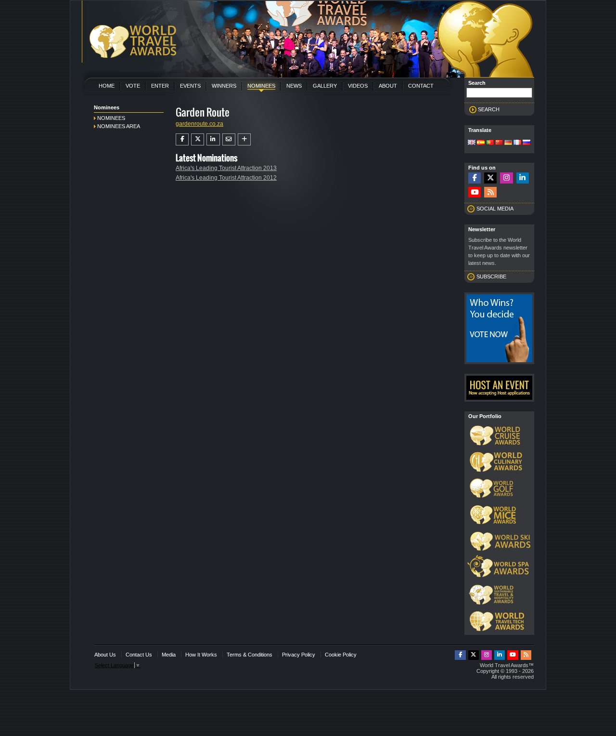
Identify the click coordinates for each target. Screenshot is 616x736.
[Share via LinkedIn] (213, 139)
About (388, 86)
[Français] (517, 143)
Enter (160, 86)
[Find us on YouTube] (474, 192)
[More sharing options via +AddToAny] (244, 139)
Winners (224, 86)
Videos (358, 86)
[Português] (490, 143)
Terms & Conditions (249, 654)
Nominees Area (118, 126)
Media (169, 654)
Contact (421, 86)
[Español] (481, 143)
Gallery (325, 86)
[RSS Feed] (490, 192)
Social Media (494, 208)
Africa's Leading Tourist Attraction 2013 (226, 168)
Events (190, 86)
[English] (471, 143)
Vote (133, 86)
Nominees (261, 86)
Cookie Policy (341, 654)
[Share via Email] (229, 139)
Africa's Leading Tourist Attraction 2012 (226, 177)
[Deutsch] (508, 143)
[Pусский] (526, 143)
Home (107, 86)
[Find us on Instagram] (506, 178)
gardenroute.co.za (199, 123)
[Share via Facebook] (182, 139)
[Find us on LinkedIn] (522, 178)
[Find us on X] (490, 178)
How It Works (201, 654)
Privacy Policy (298, 654)
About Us (105, 654)
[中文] (499, 143)
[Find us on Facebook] (474, 178)
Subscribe (491, 276)
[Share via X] (198, 139)
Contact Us (139, 654)
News (294, 86)
